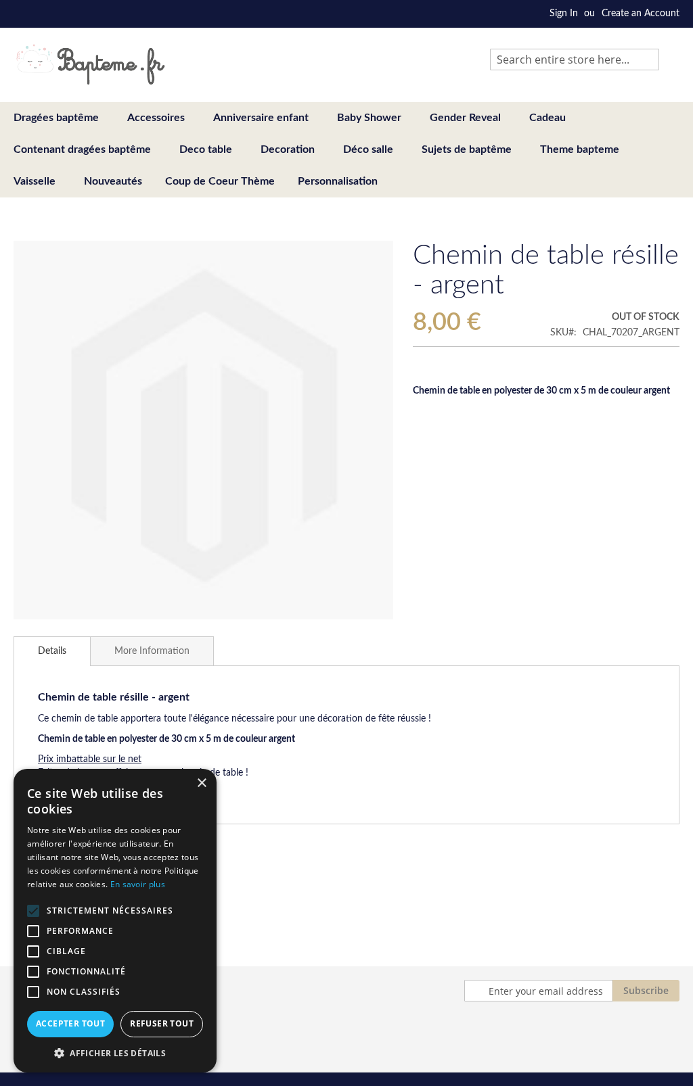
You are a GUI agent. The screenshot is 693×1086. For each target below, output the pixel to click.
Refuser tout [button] (162, 1023)
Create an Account (640, 13)
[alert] (115, 920)
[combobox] (574, 59)
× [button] (201, 783)
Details (52, 651)
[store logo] (90, 64)
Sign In (564, 13)
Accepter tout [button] (70, 1023)
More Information (151, 651)
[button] (115, 1052)
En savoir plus (137, 884)
